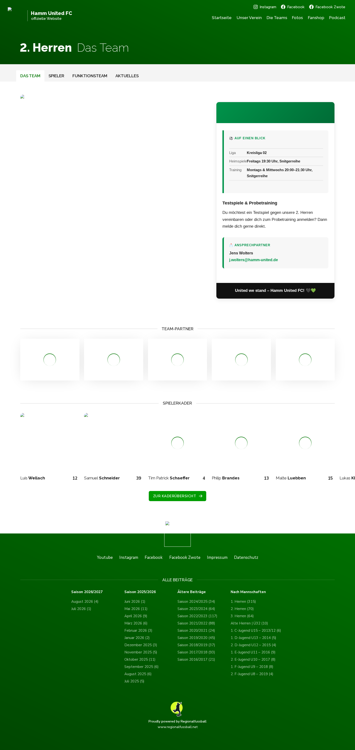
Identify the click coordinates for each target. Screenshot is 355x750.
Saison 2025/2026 (140, 592)
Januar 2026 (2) (137, 637)
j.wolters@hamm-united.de (253, 260)
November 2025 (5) (140, 652)
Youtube (105, 557)
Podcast (337, 17)
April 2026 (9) (135, 616)
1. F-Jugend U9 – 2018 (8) (252, 666)
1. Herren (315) (243, 601)
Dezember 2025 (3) (140, 645)
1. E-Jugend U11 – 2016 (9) (253, 652)
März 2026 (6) (136, 623)
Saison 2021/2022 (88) (196, 623)
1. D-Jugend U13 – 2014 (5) (253, 637)
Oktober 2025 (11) (140, 659)
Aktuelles (127, 75)
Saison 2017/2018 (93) (196, 652)
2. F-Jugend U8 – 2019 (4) (252, 674)
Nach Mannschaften (248, 592)
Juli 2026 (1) (81, 608)
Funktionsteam (89, 75)
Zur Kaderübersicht (174, 496)
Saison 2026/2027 (87, 592)
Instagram (268, 7)
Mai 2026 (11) (136, 608)
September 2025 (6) (141, 666)
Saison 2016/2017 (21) (196, 659)
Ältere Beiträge (192, 592)
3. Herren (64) (242, 616)
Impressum (217, 557)
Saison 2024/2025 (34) (196, 601)
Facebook (296, 7)
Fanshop (316, 17)
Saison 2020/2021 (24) (196, 630)
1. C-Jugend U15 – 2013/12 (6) (256, 630)
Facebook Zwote (330, 7)
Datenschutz (246, 557)
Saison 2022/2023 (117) (197, 616)
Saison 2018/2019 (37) (196, 645)
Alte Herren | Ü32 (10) (249, 623)
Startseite (222, 17)
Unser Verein (249, 17)
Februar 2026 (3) (138, 630)
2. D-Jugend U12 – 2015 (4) (253, 645)
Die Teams (277, 17)
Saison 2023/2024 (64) (196, 608)
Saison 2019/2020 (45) (196, 637)
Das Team (30, 75)
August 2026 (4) (85, 601)
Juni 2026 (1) (134, 601)
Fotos (297, 17)
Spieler (56, 75)
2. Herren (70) (242, 608)
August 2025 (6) (138, 674)
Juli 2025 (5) (134, 681)
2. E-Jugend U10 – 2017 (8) (253, 659)
